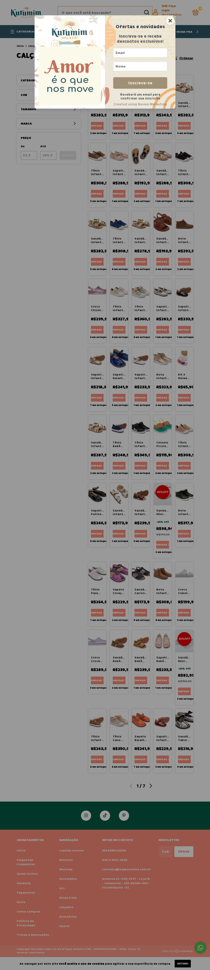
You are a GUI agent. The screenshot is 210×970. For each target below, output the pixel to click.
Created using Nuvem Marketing (140, 104)
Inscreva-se (140, 83)
